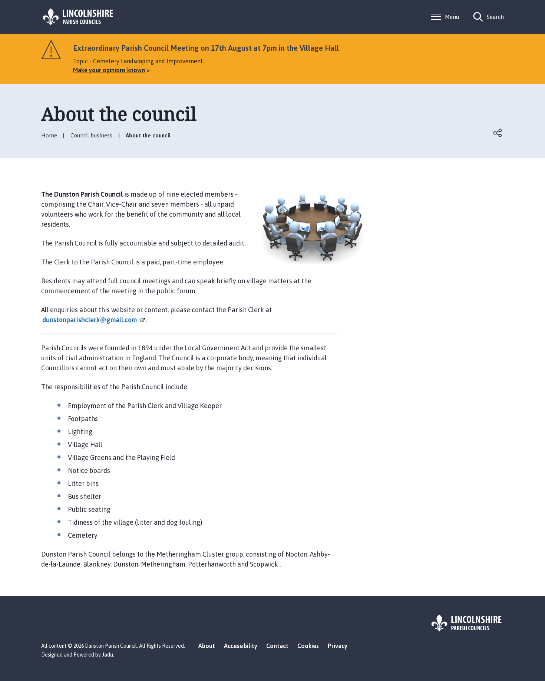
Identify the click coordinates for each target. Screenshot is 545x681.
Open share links (498, 132)
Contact (277, 645)
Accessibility (240, 645)
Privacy (337, 645)
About (206, 645)
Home (49, 135)
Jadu (107, 655)
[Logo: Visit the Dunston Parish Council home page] (78, 16)
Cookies (308, 645)
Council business (91, 135)
